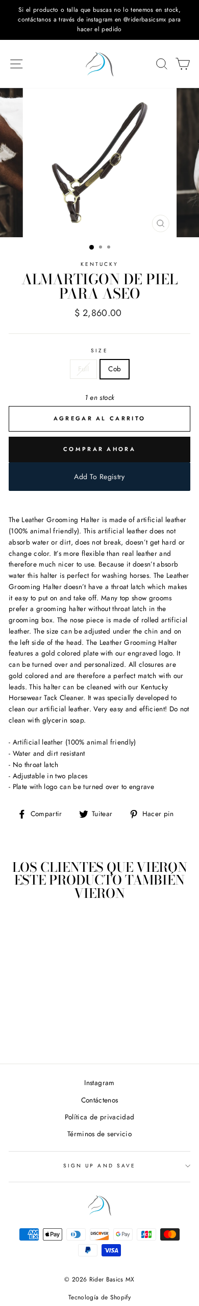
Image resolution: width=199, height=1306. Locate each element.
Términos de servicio (99, 1134)
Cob (114, 369)
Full (83, 369)
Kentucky (99, 264)
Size (99, 350)
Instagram (99, 1082)
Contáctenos (99, 1100)
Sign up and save (99, 1165)
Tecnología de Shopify (99, 1297)
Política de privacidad (99, 1117)
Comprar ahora (99, 449)
